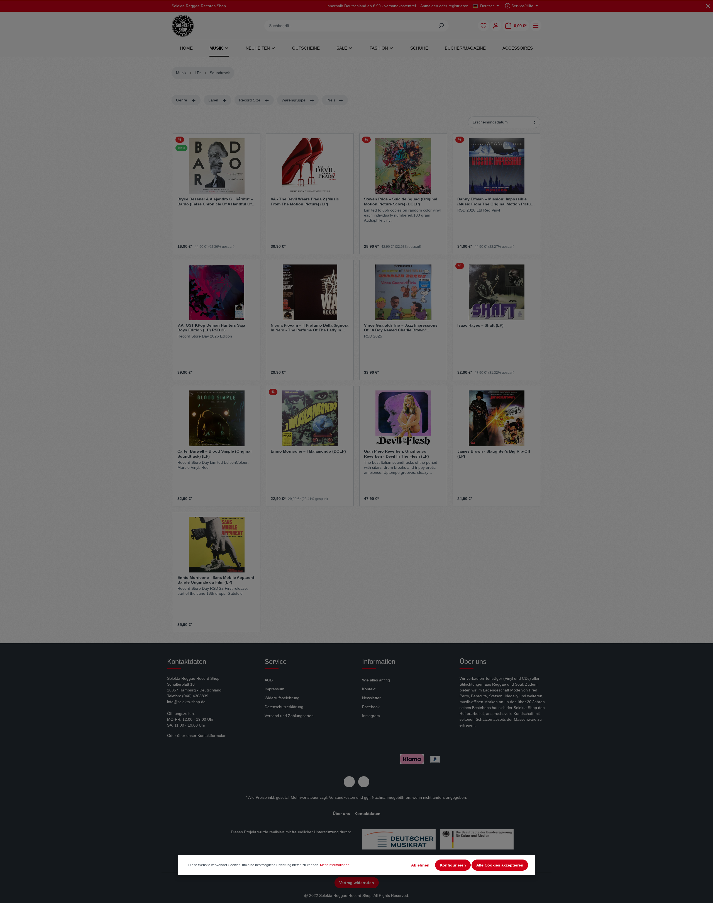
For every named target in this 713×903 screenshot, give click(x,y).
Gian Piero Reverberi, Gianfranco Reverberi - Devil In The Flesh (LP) (396, 453)
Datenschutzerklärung (284, 707)
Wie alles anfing (376, 680)
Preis (331, 100)
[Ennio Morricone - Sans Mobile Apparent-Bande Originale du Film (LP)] (216, 544)
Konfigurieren (453, 865)
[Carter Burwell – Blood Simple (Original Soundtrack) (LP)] (216, 418)
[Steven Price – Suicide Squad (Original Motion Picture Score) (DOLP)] (403, 166)
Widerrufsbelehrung (282, 698)
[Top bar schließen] (708, 6)
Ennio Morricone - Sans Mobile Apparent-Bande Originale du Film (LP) (216, 580)
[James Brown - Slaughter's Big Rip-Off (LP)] (496, 418)
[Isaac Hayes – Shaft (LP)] (496, 292)
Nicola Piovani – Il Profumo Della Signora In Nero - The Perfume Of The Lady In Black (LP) (309, 327)
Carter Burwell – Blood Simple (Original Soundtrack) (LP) (214, 453)
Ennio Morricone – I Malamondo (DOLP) (308, 451)
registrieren (458, 6)
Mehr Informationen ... (336, 865)
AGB (269, 680)
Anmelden (429, 6)
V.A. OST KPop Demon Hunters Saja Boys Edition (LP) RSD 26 (211, 327)
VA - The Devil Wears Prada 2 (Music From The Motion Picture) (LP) (305, 201)
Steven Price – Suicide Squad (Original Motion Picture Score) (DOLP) (400, 201)
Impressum (274, 689)
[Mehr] (535, 25)
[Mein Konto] (495, 25)
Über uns (341, 813)
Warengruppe (294, 100)
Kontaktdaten (367, 813)
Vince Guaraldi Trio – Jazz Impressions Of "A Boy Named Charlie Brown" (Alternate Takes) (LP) (401, 327)
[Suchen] (441, 25)
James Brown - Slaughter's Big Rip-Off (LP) (493, 453)
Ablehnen (420, 865)
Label (213, 100)
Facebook (371, 707)
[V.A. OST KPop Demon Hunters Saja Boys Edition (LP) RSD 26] (216, 292)
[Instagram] (363, 781)
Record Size (250, 100)
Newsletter (371, 698)
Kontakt (368, 689)
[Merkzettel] (483, 25)
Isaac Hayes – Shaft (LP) (480, 325)
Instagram (371, 715)
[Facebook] (349, 781)
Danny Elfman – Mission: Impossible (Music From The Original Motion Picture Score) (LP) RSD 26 (495, 201)
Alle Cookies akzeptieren (499, 865)
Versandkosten (342, 797)
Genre (182, 100)
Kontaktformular (211, 735)
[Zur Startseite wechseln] (183, 25)
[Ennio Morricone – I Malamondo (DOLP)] (310, 418)
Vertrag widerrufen (356, 882)
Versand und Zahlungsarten (289, 715)
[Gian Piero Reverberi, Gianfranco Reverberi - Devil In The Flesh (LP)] (403, 418)
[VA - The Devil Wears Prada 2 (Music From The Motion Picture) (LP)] (310, 166)
